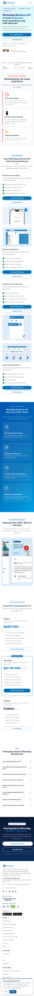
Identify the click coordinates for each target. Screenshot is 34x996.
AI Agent (5, 943)
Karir (4, 957)
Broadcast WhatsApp (8, 940)
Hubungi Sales (17, 728)
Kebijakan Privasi (17, 988)
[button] (5, 559)
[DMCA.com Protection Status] (12, 906)
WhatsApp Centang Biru (9, 936)
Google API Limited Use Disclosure (11, 971)
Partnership (5, 963)
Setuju (13, 991)
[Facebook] (9, 891)
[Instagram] (6, 891)
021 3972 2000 (9, 884)
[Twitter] (3, 891)
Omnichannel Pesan (8, 927)
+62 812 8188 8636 (10, 888)
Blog (4, 960)
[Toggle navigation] (29, 3)
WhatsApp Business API (9, 933)
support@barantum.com (24, 884)
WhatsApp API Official (24, 8)
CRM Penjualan (6, 921)
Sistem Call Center (7, 930)
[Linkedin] (12, 891)
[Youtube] (15, 891)
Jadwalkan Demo (17, 39)
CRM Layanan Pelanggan (9, 924)
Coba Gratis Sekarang (16, 34)
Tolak (5, 991)
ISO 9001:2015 (8, 10)
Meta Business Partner (10, 8)
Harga (4, 946)
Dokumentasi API (7, 977)
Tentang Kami (6, 954)
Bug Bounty (6, 974)
